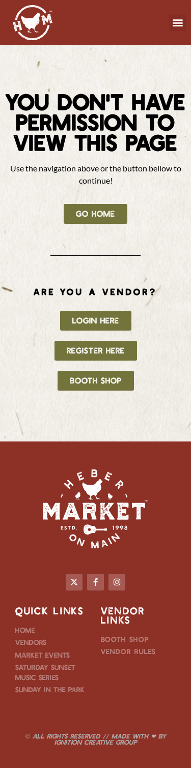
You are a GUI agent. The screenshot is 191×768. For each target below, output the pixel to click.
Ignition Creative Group (95, 742)
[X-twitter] (74, 582)
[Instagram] (116, 582)
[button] (177, 22)
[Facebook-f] (95, 582)
